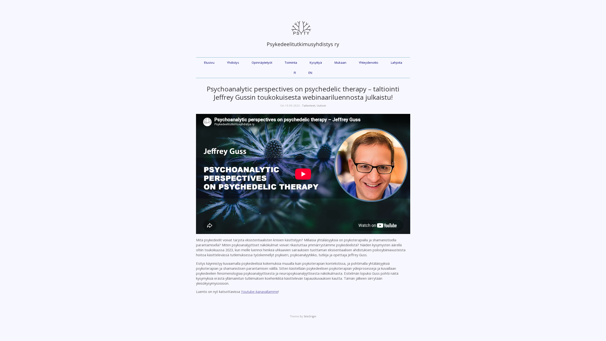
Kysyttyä (316, 62)
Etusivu (209, 62)
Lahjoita (396, 62)
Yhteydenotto (368, 62)
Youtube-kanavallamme (259, 291)
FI (295, 73)
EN (310, 73)
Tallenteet (308, 105)
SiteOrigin (310, 316)
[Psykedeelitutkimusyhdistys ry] (303, 50)
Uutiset (321, 105)
